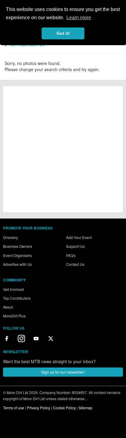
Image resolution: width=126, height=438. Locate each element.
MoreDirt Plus (14, 315)
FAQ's (71, 255)
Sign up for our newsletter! (63, 372)
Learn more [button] (78, 17)
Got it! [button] (63, 33)
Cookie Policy (64, 407)
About (8, 306)
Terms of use (13, 407)
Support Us (75, 246)
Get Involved (13, 289)
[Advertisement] (63, 149)
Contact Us (75, 264)
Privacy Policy (38, 407)
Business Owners (17, 246)
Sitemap (85, 407)
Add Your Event (79, 237)
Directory (10, 237)
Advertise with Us (17, 264)
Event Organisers (17, 255)
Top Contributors (17, 298)
